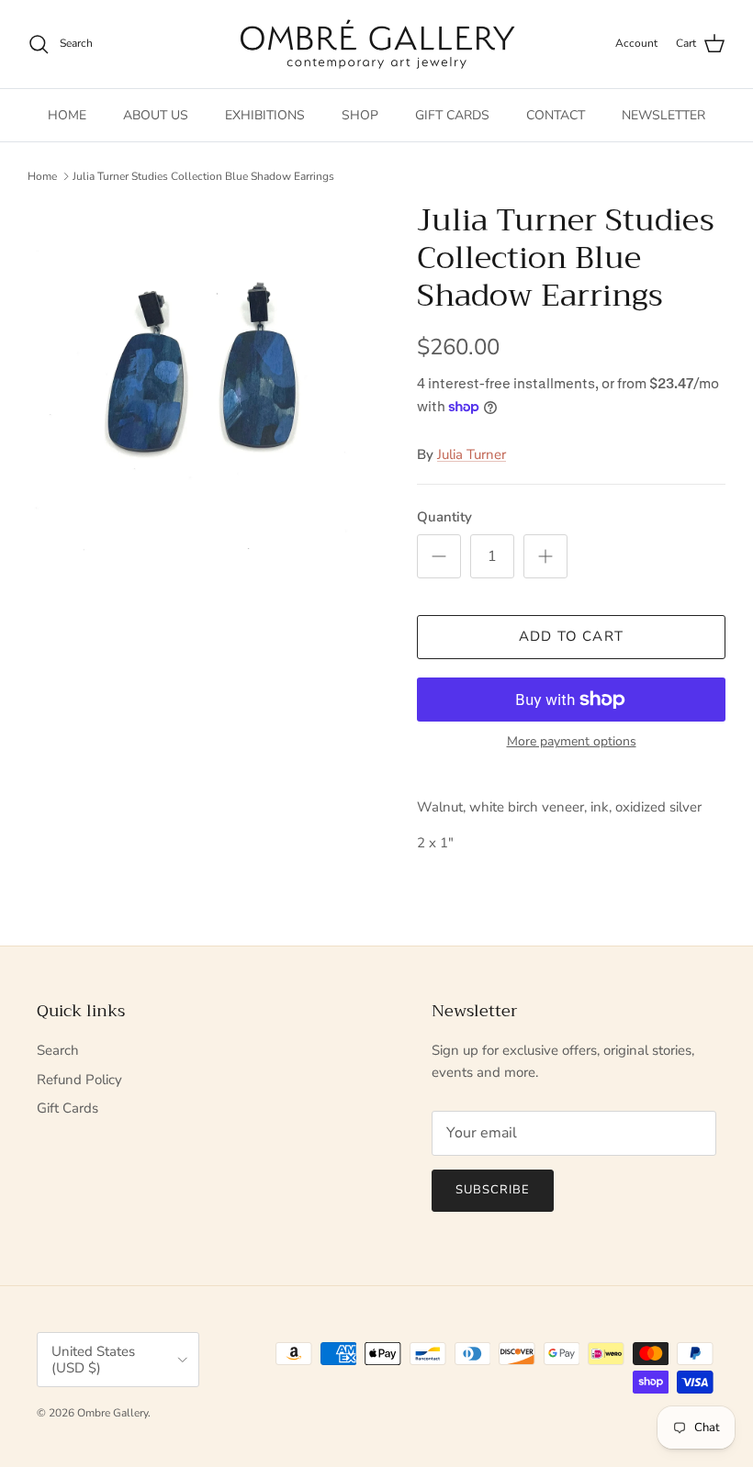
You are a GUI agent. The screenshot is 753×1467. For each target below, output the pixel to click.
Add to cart (571, 636)
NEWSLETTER (663, 115)
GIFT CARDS (452, 115)
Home (42, 176)
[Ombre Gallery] (377, 44)
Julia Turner (471, 454)
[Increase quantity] (545, 556)
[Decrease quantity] (439, 556)
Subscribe (492, 1189)
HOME (67, 115)
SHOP (360, 115)
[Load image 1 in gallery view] (202, 376)
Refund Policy (79, 1079)
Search (58, 1050)
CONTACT (555, 115)
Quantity (444, 517)
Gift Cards (67, 1108)
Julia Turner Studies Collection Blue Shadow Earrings (203, 176)
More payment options (571, 742)
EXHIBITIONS (265, 115)
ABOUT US (155, 115)
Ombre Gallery (112, 1412)
